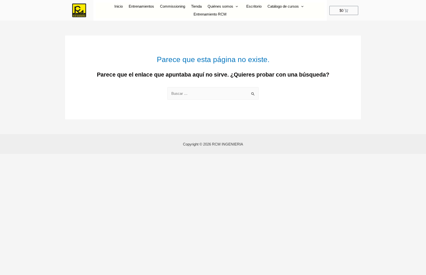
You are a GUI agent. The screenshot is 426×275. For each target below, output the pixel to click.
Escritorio (254, 6)
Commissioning (172, 6)
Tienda (196, 6)
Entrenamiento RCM (210, 14)
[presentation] (235, 6)
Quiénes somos (220, 6)
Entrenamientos (141, 6)
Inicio (118, 6)
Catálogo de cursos (283, 6)
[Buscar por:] (213, 93)
